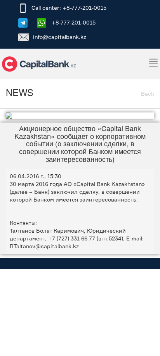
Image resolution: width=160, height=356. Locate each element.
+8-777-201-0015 (73, 22)
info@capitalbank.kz (59, 36)
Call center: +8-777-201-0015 (68, 7)
